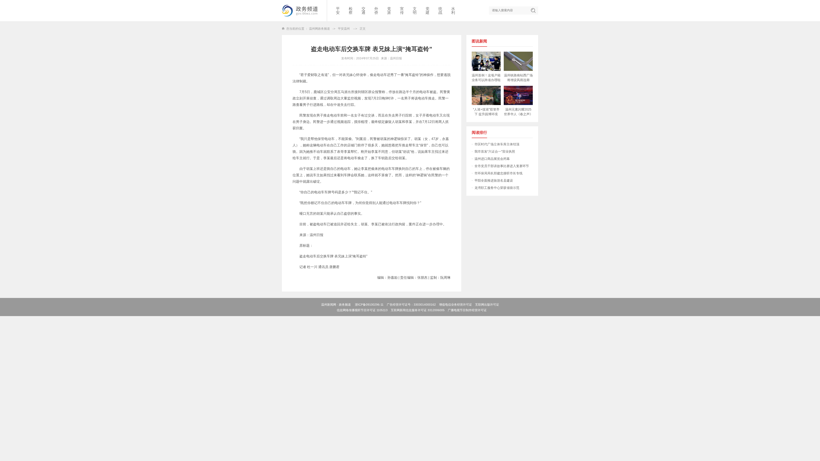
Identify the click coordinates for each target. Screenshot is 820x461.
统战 (440, 11)
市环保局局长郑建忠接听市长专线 (498, 173)
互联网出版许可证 (487, 304)
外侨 (376, 11)
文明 (415, 11)
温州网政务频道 (319, 28)
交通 (363, 11)
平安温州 (344, 28)
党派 (389, 11)
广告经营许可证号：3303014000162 (411, 304)
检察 (351, 11)
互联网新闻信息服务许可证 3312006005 (418, 310)
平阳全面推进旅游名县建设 (493, 180)
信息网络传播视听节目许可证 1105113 (362, 310)
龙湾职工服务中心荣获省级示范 (496, 188)
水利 (453, 11)
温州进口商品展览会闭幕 (492, 158)
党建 (427, 11)
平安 (338, 11)
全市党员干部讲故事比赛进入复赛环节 (501, 166)
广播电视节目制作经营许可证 (467, 310)
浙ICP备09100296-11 (369, 304)
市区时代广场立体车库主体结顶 (496, 144)
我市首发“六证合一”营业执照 (494, 151)
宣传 (402, 11)
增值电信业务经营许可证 (455, 304)
